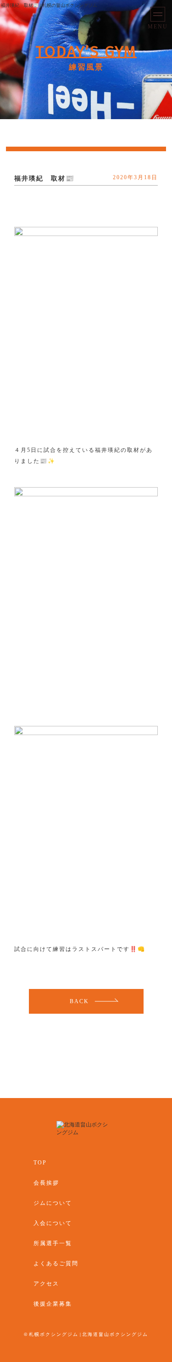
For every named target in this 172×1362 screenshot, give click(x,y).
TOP (40, 1162)
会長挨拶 (46, 1183)
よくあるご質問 (55, 1263)
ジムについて (52, 1203)
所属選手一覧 (52, 1243)
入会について (52, 1223)
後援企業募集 (52, 1304)
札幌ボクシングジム (53, 1334)
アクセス (46, 1283)
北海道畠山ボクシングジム (115, 1334)
